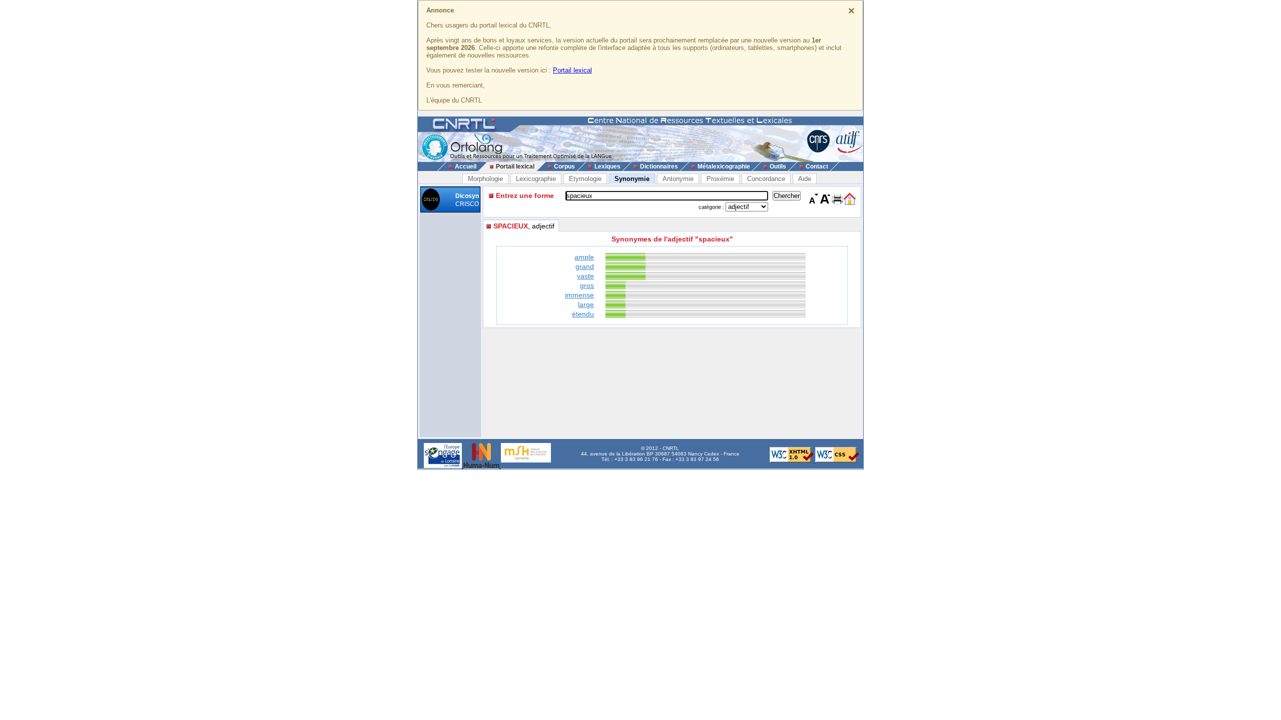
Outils (778, 166)
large (586, 304)
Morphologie (485, 178)
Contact (817, 166)
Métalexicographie (724, 166)
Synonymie (632, 178)
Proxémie (720, 178)
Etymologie (585, 178)
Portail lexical (572, 70)
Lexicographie (536, 178)
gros (587, 286)
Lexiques (607, 166)
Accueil (465, 166)
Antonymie (678, 178)
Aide (804, 178)
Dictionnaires (659, 166)
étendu (583, 314)
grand (584, 266)
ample (584, 257)
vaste (585, 276)
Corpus (564, 166)
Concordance (766, 178)
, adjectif (523, 226)
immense (579, 295)
